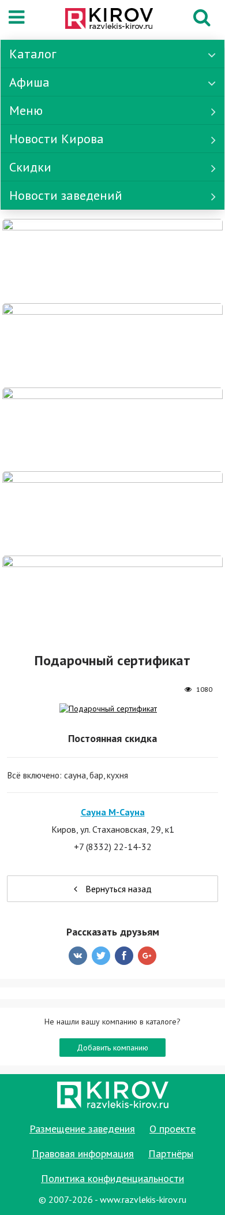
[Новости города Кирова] (112, 428)
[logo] (109, 19)
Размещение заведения (82, 1128)
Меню (26, 110)
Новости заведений (65, 195)
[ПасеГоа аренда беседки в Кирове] (112, 513)
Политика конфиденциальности (112, 1178)
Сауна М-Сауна (113, 812)
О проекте (172, 1128)
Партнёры (170, 1153)
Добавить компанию (112, 1047)
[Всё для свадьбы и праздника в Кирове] (112, 260)
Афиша (29, 82)
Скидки (30, 167)
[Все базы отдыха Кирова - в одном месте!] (112, 344)
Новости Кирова (56, 139)
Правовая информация (83, 1153)
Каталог (33, 54)
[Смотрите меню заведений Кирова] (112, 596)
